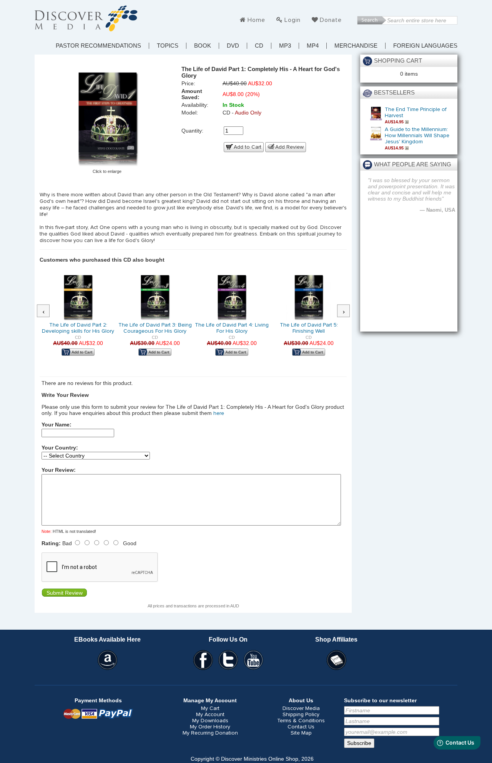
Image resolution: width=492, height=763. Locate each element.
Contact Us (301, 727)
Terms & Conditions (301, 720)
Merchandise (355, 46)
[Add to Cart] (408, 121)
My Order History (210, 727)
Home (256, 20)
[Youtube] (254, 660)
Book (202, 46)
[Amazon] (108, 660)
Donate (331, 20)
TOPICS (167, 46)
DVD (233, 46)
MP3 (285, 46)
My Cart (210, 708)
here (218, 413)
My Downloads (210, 720)
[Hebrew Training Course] (336, 660)
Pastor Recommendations (98, 46)
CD (259, 46)
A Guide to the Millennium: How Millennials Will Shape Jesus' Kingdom (417, 135)
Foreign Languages (425, 46)
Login (292, 20)
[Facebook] (203, 660)
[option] (78, 320)
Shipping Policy (301, 714)
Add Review (289, 147)
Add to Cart (247, 147)
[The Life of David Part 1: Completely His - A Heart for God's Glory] (107, 120)
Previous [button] (47, 311)
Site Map (301, 733)
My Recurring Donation (210, 733)
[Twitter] (228, 660)
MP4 (313, 46)
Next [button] (347, 311)
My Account (210, 714)
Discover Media (301, 708)
